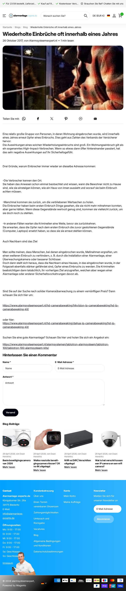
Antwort (8, 376)
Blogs (18, 27)
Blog (25, 27)
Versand (10, 412)
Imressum (8, 562)
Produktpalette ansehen (4, 15)
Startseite (7, 27)
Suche (85, 16)
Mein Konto (70, 495)
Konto (67, 490)
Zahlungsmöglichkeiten (46, 512)
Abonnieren (104, 519)
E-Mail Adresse (64, 362)
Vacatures (39, 528)
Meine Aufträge (72, 501)
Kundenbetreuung (44, 490)
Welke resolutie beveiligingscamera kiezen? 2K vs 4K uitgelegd (46, 463)
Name (7, 362)
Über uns (38, 495)
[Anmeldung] (114, 15)
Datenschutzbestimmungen (48, 551)
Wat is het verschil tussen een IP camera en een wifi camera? (109, 463)
